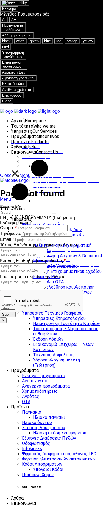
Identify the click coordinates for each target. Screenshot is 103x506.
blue (47, 41)
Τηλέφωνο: (10, 233)
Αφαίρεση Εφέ (13, 72)
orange (72, 41)
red (58, 41)
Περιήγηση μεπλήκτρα (13, 27)
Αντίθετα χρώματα (16, 89)
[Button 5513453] (54, 213)
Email (7, 239)
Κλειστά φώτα (13, 84)
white (20, 41)
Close (6, 101)
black (6, 41)
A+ (13, 20)
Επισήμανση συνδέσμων (12, 64)
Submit (7, 314)
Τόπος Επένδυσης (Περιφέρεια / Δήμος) (38, 244)
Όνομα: (8, 227)
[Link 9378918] (30, 111)
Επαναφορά (12, 95)
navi (5, 47)
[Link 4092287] (14, 180)
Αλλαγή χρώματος (16, 35)
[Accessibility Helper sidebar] (14, 3)
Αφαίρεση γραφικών (18, 78)
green (34, 41)
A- (4, 20)
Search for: (10, 207)
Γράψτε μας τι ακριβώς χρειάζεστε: (33, 276)
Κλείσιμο (9, 9)
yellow (88, 41)
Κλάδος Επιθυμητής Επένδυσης (33, 260)
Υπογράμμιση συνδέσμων (13, 54)
